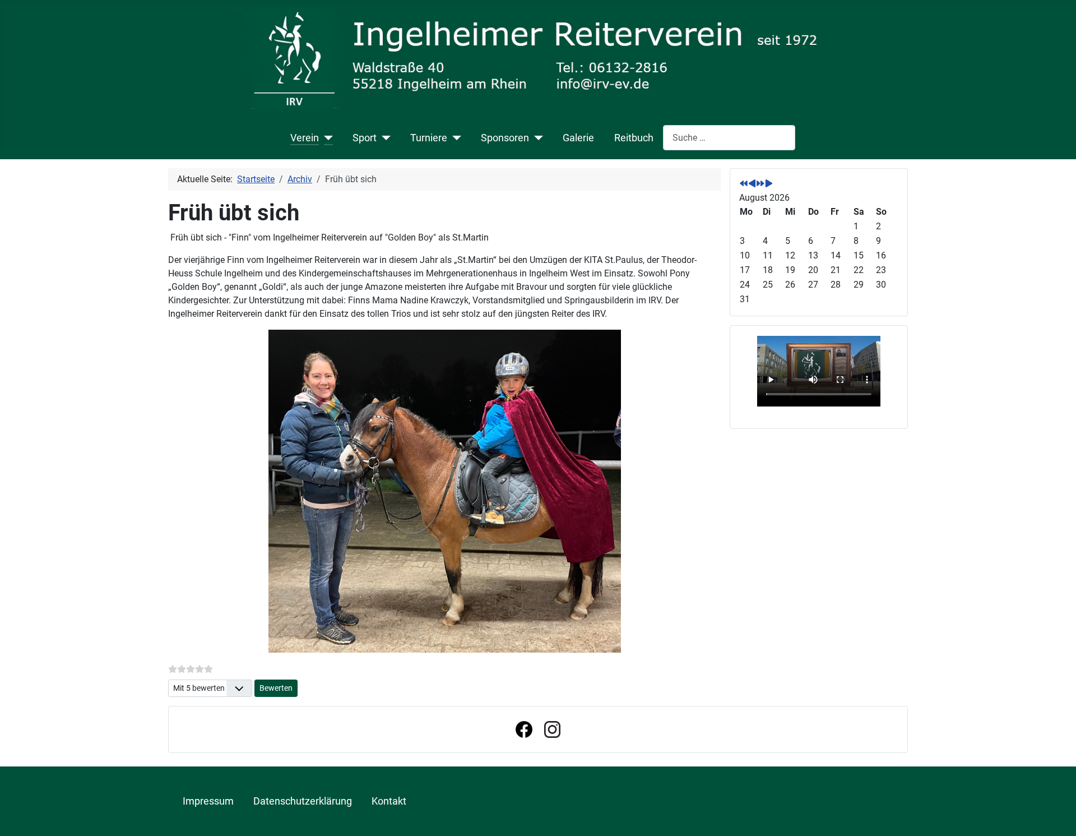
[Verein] (326, 138)
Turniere (428, 138)
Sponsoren (505, 138)
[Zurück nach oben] (1056, 815)
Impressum (208, 801)
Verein (304, 138)
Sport (365, 138)
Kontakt (389, 801)
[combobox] (729, 137)
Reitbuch (633, 138)
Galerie (578, 138)
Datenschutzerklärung (302, 801)
